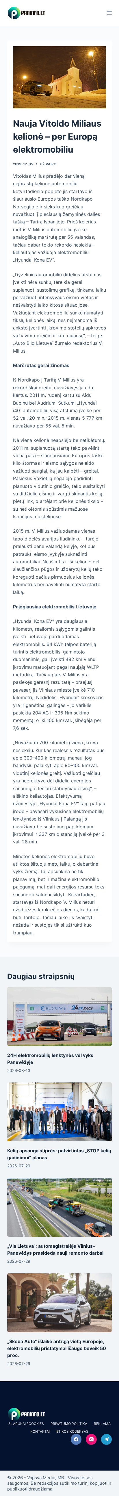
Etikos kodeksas (72, 1431)
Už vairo (48, 164)
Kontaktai (40, 1431)
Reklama (102, 1423)
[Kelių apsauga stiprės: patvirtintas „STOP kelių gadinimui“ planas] (59, 1111)
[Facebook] (76, 1439)
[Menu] (109, 13)
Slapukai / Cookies (26, 1423)
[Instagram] (91, 1439)
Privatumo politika (69, 1423)
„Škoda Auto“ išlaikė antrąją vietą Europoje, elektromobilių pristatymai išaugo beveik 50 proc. (56, 1348)
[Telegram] (106, 1439)
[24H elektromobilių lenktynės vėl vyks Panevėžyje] (59, 1016)
